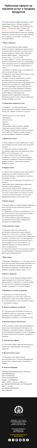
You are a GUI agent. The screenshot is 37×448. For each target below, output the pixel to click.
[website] (27, 441)
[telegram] (13, 441)
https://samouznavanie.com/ (10, 30)
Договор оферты (18, 436)
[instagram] (20, 441)
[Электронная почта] (24, 441)
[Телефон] (9, 441)
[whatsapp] (16, 441)
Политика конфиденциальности (18, 434)
